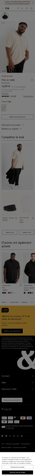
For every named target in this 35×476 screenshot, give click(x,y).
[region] (17, 464)
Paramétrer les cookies (17, 467)
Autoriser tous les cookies (17, 472)
